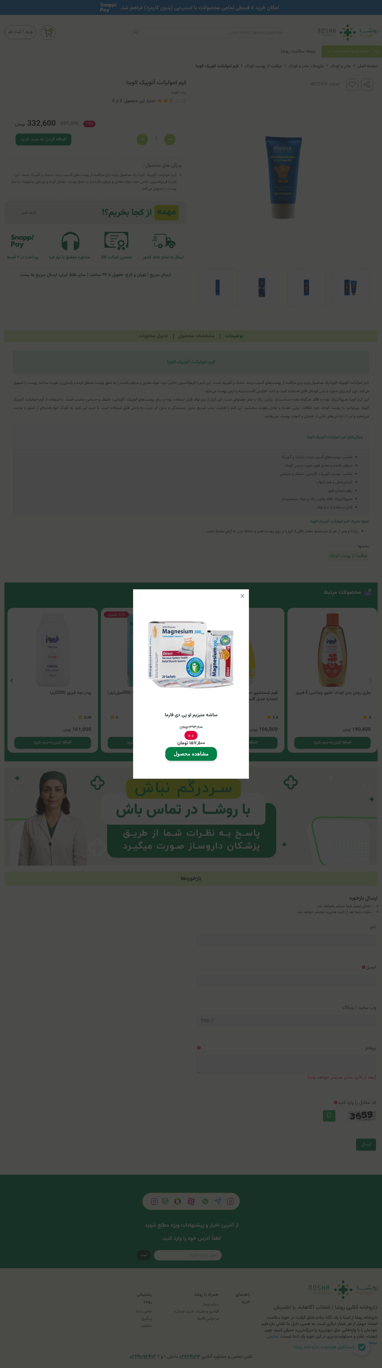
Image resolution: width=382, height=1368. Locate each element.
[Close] (242, 595)
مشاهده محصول (191, 754)
